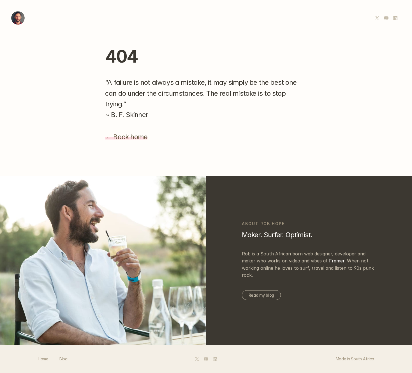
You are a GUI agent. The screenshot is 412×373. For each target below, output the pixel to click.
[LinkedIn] (395, 18)
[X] (377, 18)
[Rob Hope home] (18, 18)
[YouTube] (386, 18)
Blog (63, 358)
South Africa (362, 358)
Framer (336, 261)
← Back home (126, 137)
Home (43, 358)
